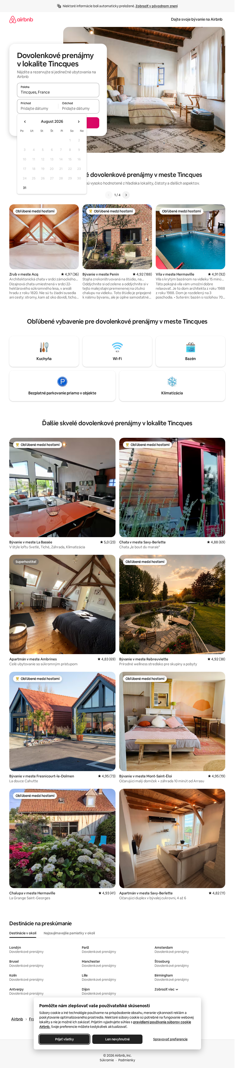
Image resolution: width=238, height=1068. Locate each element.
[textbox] (37, 108)
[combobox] (58, 92)
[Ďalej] (126, 195)
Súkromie (107, 1060)
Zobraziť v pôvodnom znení (157, 6)
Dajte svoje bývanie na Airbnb (196, 19)
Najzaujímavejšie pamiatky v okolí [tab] (69, 933)
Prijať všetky (64, 1039)
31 (24, 188)
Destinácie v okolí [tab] (22, 933)
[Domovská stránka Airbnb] (21, 19)
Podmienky (126, 1060)
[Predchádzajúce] (108, 195)
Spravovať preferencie (170, 1039)
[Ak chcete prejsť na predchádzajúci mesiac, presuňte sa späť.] (25, 121)
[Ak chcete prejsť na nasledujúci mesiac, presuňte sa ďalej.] (78, 121)
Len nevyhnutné (117, 1039)
